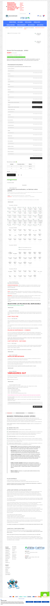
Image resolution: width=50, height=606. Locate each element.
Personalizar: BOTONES (13, 227)
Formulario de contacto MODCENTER (7, 555)
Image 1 (9, 100)
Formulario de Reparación (7, 558)
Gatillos (9, 84)
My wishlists (14, 557)
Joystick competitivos (11, 68)
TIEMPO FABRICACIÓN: (11, 109)
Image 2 (9, 104)
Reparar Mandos (6, 560)
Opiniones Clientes (44, 593)
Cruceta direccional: (11, 125)
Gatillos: (9, 130)
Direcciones (14, 554)
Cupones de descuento (14, 556)
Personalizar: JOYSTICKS (13, 205)
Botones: (9, 73)
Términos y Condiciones (7, 551)
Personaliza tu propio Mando (7, 574)
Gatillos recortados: (11, 146)
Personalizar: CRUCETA (13, 245)
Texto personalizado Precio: (15, 384)
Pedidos (13, 550)
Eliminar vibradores (11, 151)
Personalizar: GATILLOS (13, 268)
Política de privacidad (21, 598)
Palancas (9, 89)
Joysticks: (9, 114)
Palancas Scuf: (10, 135)
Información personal (14, 549)
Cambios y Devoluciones (7, 553)
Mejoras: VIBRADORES (13, 371)
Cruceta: (9, 79)
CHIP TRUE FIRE (14, 318)
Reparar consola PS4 (7, 562)
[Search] (29, 13)
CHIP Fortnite (14, 343)
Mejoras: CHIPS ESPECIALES (14, 310)
